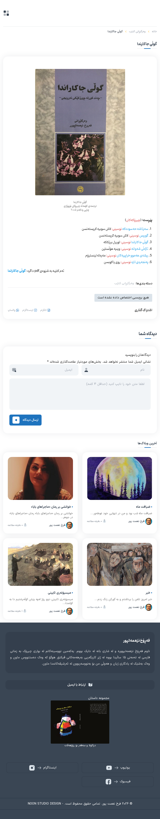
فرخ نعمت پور (136, 521)
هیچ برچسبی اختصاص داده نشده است (123, 297)
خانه (154, 31)
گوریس (143, 235)
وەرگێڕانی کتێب (137, 31)
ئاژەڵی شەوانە (139, 249)
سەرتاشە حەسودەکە (135, 229)
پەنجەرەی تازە (139, 262)
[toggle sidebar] (6, 13)
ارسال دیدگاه (30, 420)
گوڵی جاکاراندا (139, 242)
